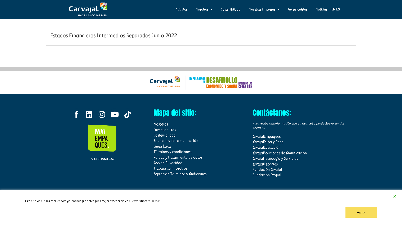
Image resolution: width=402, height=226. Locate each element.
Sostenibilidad (230, 9)
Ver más (156, 201)
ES (338, 9)
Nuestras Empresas (262, 9)
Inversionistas (297, 9)
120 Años (181, 9)
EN (333, 9)
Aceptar (361, 212)
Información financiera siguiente (333, 56)
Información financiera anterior (67, 56)
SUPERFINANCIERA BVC (102, 159)
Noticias (321, 9)
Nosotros (202, 9)
